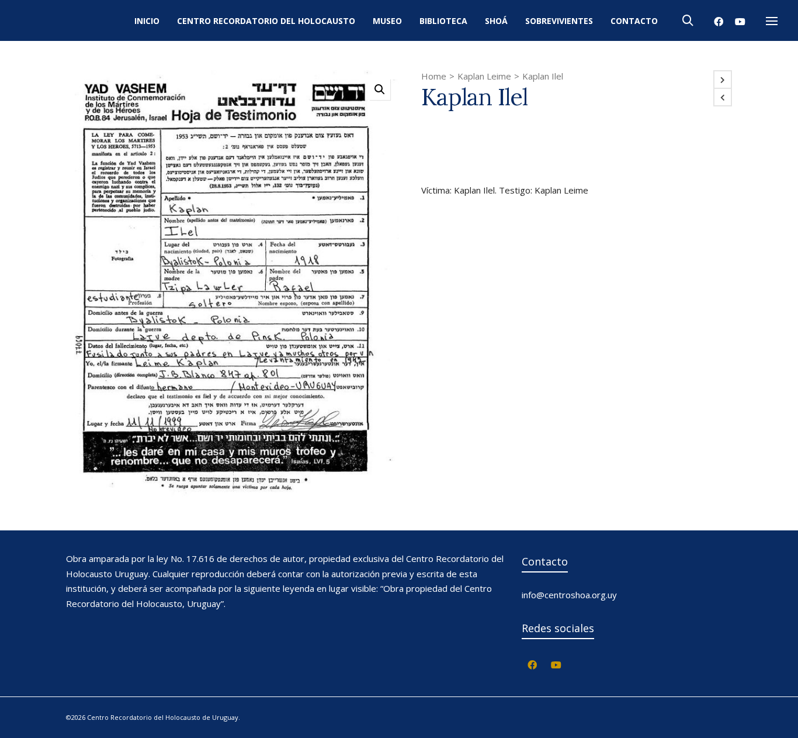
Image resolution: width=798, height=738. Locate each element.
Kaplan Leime (484, 76)
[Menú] (772, 21)
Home (433, 76)
